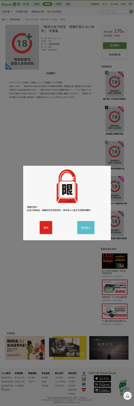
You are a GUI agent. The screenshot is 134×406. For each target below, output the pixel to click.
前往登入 (86, 227)
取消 (46, 227)
